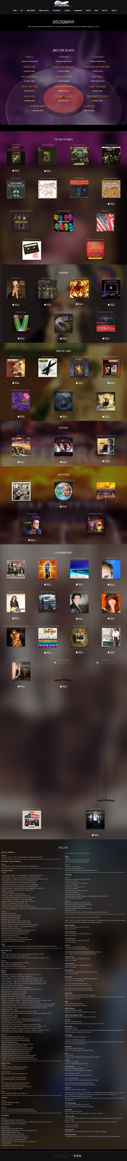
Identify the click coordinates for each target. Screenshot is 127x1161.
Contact (114, 10)
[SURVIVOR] (43, 26)
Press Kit (105, 10)
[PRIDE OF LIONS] (53, 26)
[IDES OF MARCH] (33, 26)
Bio (22, 10)
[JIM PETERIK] (73, 26)
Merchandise (78, 10)
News (15, 10)
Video (96, 10)
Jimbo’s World (31, 10)
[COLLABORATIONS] (84, 26)
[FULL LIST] (95, 26)
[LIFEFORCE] (64, 26)
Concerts (67, 10)
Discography (57, 10)
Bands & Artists (44, 10)
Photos (88, 10)
